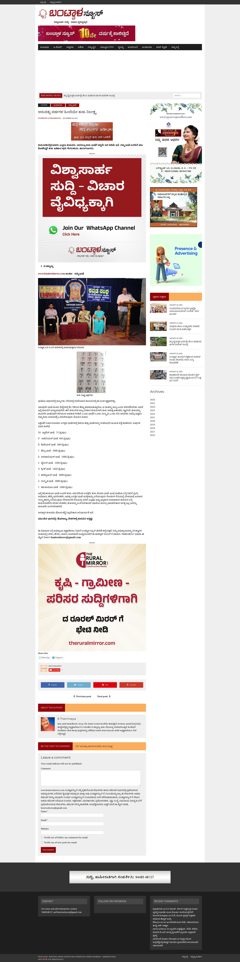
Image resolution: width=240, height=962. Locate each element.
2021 (152, 417)
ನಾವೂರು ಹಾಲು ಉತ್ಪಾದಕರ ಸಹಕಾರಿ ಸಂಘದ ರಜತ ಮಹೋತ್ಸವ (184, 327)
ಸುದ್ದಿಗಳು (70, 47)
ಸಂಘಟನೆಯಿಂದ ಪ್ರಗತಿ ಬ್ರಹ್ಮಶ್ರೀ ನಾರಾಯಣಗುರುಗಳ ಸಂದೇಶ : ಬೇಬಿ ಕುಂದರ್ (184, 311)
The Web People (55, 959)
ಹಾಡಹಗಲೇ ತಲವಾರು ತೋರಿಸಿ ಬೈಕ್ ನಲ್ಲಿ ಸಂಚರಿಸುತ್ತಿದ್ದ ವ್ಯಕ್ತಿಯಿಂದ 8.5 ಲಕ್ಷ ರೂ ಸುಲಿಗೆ (185, 377)
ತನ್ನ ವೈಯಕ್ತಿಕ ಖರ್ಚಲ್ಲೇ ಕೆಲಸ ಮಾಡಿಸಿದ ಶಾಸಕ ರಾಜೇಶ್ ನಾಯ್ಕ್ (185, 343)
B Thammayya (54, 118)
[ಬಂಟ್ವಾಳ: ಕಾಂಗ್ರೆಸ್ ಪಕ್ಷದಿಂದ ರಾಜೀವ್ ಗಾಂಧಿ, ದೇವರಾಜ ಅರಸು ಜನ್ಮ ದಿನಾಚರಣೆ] (158, 359)
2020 (152, 420)
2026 (152, 399)
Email (44, 820)
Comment (46, 768)
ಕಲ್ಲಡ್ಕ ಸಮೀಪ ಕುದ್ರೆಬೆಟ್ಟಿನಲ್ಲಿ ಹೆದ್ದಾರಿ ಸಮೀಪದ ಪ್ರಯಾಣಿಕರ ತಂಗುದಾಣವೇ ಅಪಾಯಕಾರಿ (175, 942)
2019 (152, 424)
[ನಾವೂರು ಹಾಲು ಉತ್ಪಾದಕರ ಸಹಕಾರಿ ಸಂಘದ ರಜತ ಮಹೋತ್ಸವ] (158, 328)
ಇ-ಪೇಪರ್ (57, 47)
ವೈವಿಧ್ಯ (120, 47)
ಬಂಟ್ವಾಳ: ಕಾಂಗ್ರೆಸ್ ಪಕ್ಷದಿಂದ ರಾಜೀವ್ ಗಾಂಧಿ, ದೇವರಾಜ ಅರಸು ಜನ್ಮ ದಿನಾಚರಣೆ (184, 359)
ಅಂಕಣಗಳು (147, 47)
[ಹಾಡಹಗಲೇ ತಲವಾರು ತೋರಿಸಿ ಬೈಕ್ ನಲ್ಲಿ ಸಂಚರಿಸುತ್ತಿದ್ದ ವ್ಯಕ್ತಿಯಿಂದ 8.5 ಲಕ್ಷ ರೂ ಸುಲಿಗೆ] (158, 377)
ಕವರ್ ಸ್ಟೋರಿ (161, 47)
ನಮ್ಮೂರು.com (107, 47)
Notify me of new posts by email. (60, 842)
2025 (152, 403)
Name (44, 811)
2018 (152, 428)
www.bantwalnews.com (51, 273)
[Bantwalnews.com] (120, 15)
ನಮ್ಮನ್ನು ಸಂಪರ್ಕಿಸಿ (55, 2)
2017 (152, 431)
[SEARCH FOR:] (187, 95)
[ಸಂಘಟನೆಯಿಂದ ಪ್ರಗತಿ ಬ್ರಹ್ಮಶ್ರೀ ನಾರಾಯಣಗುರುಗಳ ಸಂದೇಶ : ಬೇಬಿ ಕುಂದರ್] (158, 311)
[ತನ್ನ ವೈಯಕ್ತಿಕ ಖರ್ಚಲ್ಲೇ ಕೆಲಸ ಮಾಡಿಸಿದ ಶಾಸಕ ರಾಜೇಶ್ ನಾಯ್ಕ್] (158, 344)
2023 (152, 410)
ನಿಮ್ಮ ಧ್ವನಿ (92, 47)
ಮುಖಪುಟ (44, 47)
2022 (152, 413)
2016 (152, 435)
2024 (152, 406)
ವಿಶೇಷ (80, 47)
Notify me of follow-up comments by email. (66, 837)
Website (45, 828)
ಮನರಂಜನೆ (133, 47)
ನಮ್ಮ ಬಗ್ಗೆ (43, 2)
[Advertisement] (120, 71)
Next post (102, 696)
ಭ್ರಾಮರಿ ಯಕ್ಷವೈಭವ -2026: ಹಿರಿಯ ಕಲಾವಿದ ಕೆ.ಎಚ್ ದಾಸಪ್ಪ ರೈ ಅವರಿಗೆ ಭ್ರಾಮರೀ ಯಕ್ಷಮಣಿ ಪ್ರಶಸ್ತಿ (175, 932)
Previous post (83, 696)
